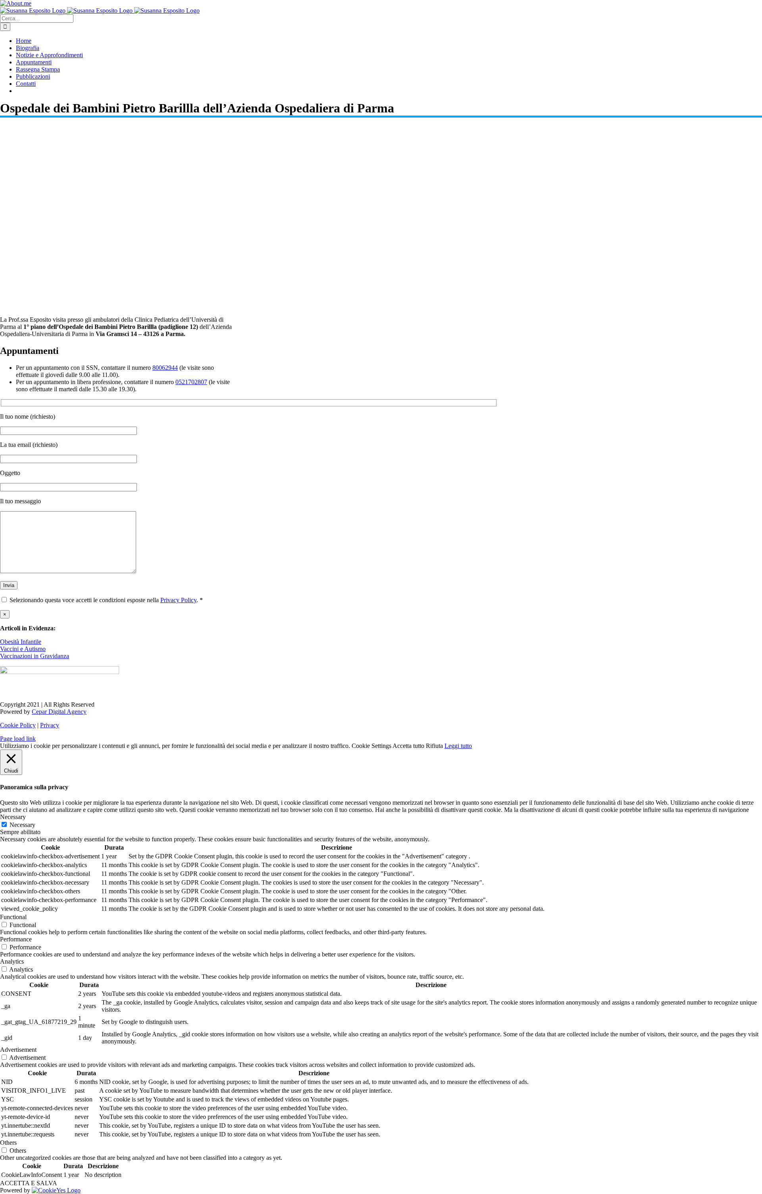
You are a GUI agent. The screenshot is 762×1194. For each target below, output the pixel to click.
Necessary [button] (13, 816)
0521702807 (191, 382)
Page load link (18, 738)
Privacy (49, 725)
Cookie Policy (18, 725)
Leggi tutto (458, 745)
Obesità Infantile (20, 641)
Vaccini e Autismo (23, 648)
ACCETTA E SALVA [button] (28, 1183)
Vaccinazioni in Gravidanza (34, 656)
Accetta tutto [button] (408, 745)
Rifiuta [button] (434, 745)
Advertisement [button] (18, 1049)
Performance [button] (16, 939)
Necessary (22, 824)
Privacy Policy (178, 600)
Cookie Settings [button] (371, 745)
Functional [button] (13, 917)
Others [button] (8, 1142)
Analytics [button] (12, 961)
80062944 (165, 367)
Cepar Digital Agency (59, 711)
